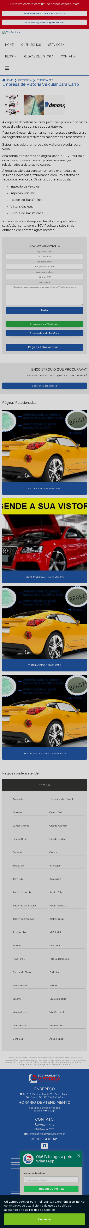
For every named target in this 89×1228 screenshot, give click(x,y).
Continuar (44, 1219)
